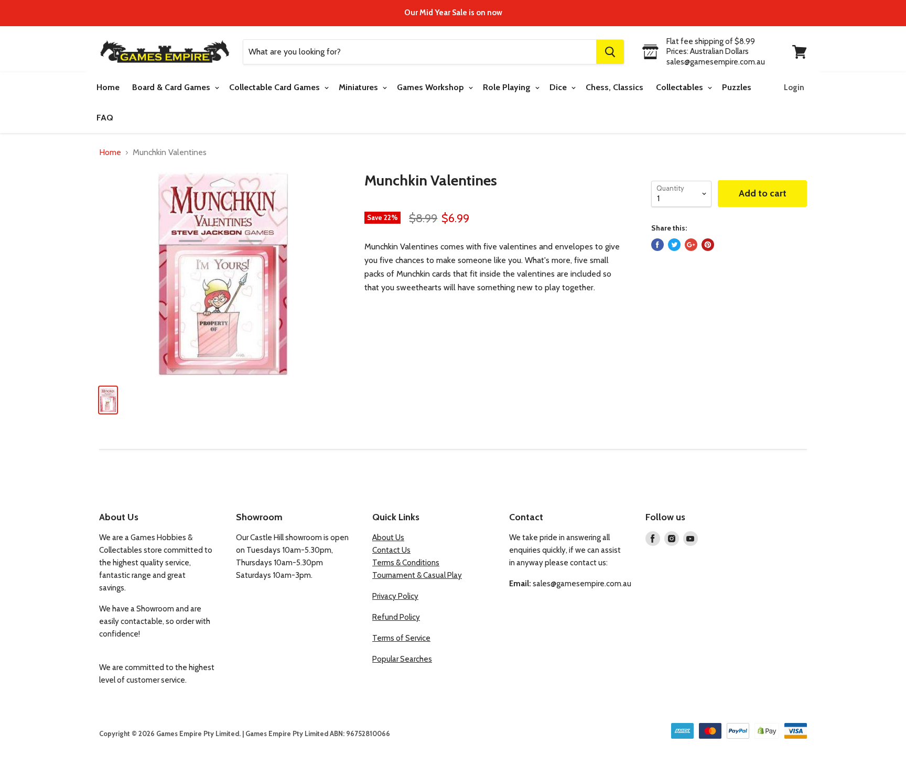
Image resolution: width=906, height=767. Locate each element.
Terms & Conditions (405, 562)
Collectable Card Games (275, 87)
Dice (559, 87)
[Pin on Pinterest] (708, 244)
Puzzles (736, 87)
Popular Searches (402, 659)
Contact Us (391, 550)
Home (108, 87)
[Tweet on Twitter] (674, 244)
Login (794, 87)
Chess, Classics (614, 87)
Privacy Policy (395, 596)
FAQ (104, 118)
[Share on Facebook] (657, 244)
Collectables (680, 87)
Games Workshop (431, 87)
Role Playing (508, 87)
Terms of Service (401, 638)
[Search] (610, 52)
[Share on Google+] (691, 244)
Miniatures (359, 87)
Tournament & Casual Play (417, 575)
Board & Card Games (172, 87)
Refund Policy (396, 617)
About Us (388, 537)
